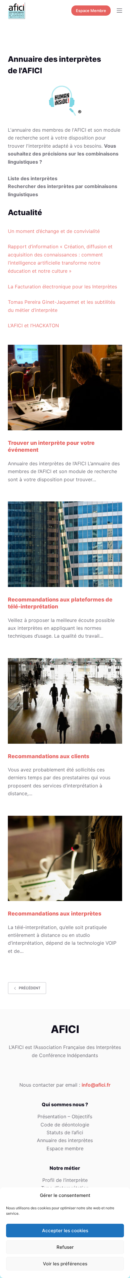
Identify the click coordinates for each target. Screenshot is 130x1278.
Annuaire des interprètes (65, 1140)
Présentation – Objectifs (64, 1116)
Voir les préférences (65, 1264)
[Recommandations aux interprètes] (65, 858)
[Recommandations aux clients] (65, 701)
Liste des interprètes (32, 178)
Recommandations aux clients (48, 756)
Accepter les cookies (65, 1230)
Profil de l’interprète (65, 1180)
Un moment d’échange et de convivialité (54, 231)
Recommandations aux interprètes (54, 913)
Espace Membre (91, 10)
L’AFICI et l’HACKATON (33, 325)
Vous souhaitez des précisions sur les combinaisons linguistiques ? (63, 154)
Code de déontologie (65, 1125)
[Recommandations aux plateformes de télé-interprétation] (65, 544)
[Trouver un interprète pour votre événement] (65, 387)
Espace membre (65, 1148)
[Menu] (119, 10)
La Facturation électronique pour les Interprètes (62, 287)
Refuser (65, 1247)
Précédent (30, 988)
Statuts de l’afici (65, 1132)
